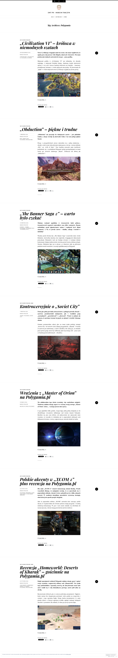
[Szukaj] (63, 1)
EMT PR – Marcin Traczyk (59, 12)
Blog (52, 16)
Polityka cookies (68, 654)
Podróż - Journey (24, 227)
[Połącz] (59, 1)
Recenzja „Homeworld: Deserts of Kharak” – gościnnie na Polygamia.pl (49, 572)
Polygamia (24, 57)
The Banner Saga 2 (24, 229)
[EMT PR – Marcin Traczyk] (59, 8)
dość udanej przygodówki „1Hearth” (64, 326)
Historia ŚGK (59, 16)
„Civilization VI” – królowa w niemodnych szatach (47, 45)
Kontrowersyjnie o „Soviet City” (49, 306)
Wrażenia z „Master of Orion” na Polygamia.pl (48, 395)
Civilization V (23, 56)
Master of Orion (24, 406)
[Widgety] (54, 1)
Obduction (26, 138)
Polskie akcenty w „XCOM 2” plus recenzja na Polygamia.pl (48, 481)
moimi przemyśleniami (68, 149)
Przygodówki (29, 139)
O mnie (65, 16)
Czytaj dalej (42, 100)
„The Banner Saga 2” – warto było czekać (47, 215)
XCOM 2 (24, 493)
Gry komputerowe (25, 40)
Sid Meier (29, 57)
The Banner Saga (30, 228)
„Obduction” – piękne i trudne (48, 129)
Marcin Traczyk (24, 54)
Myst (21, 138)
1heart (21, 315)
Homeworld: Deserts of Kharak (26, 586)
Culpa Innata (23, 585)
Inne (32, 303)
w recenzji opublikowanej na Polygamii (63, 246)
